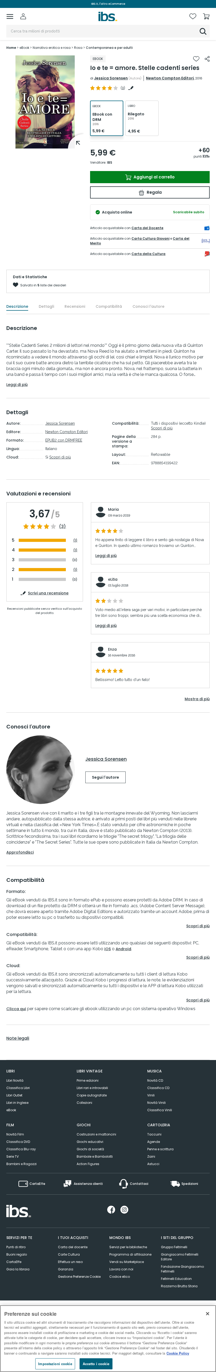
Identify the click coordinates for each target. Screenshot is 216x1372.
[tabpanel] (45, 102)
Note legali (17, 1038)
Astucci (153, 1164)
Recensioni (75, 306)
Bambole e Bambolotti (95, 1156)
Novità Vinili (156, 1102)
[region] (108, 1338)
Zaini (151, 1156)
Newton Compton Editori (170, 78)
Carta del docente (72, 1247)
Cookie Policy (177, 1353)
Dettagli (46, 306)
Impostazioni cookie (55, 1363)
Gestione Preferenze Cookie (79, 1276)
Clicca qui (16, 1008)
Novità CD (155, 1080)
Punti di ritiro (16, 1247)
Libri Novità (14, 1080)
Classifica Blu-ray (21, 1149)
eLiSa (112, 579)
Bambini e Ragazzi (21, 1164)
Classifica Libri (18, 1088)
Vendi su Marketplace (126, 1262)
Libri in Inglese (17, 1102)
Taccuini (154, 1134)
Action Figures (88, 1164)
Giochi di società (90, 1149)
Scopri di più (60, 457)
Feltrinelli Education (176, 1278)
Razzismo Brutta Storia (179, 1286)
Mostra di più (197, 699)
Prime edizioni (88, 1080)
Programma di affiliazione (130, 1254)
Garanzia (65, 1269)
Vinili (151, 1095)
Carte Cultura (69, 1254)
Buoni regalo (16, 1254)
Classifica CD (158, 1088)
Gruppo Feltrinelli (174, 1247)
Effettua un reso (70, 1262)
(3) (62, 526)
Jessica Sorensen (111, 78)
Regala (154, 192)
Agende (153, 1141)
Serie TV (12, 1156)
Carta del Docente (147, 228)
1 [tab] (45, 145)
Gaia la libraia (18, 1269)
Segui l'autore (105, 777)
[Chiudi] (207, 1313)
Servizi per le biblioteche (128, 1247)
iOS (107, 949)
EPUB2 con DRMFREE (63, 440)
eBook (11, 1110)
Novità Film (15, 1134)
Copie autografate (92, 1095)
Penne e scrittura (160, 1149)
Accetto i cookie (96, 1363)
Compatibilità (109, 306)
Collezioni (84, 1102)
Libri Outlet (14, 1095)
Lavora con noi (121, 1269)
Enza (112, 649)
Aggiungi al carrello (153, 177)
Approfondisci (20, 852)
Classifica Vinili (159, 1110)
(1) (75, 540)
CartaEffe (13, 1262)
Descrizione (17, 306)
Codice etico (119, 1276)
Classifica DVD (18, 1141)
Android (123, 949)
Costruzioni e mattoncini (96, 1134)
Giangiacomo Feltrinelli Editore (179, 1256)
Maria (113, 509)
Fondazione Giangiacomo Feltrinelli (182, 1269)
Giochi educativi (90, 1141)
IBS (109, 162)
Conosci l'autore (148, 306)
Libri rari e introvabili (92, 1088)
